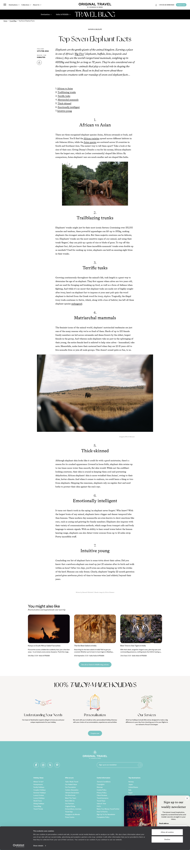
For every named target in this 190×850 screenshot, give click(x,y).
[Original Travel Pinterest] (57, 765)
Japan (130, 784)
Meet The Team (70, 798)
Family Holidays (38, 787)
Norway (131, 781)
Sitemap (100, 787)
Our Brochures (70, 795)
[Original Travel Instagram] (43, 765)
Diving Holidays (38, 803)
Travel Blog (37, 806)
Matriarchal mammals (68, 99)
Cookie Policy (101, 790)
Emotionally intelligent (69, 107)
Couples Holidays (39, 790)
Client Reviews (102, 795)
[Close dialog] (187, 798)
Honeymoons (38, 784)
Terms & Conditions (104, 781)
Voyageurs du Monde (72, 814)
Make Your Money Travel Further (108, 809)
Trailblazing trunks (67, 92)
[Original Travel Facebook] (36, 765)
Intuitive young (64, 110)
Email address (164, 823)
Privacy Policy (101, 792)
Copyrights (100, 784)
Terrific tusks (64, 96)
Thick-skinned (64, 103)
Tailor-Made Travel (71, 781)
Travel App (69, 811)
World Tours (37, 801)
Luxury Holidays (39, 798)
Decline (167, 839)
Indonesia (131, 795)
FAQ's (99, 806)
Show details (38, 846)
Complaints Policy (103, 817)
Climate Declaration (72, 792)
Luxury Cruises (38, 795)
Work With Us (70, 801)
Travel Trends (38, 809)
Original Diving (70, 806)
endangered (76, 303)
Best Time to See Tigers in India (133, 645)
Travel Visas (101, 801)
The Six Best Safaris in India (85, 645)
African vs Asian (65, 88)
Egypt (130, 792)
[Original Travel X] (50, 765)
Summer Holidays (39, 792)
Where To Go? (38, 781)
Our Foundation (70, 787)
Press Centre (69, 817)
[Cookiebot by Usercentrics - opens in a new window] (18, 845)
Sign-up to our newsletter (108, 765)
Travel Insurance (102, 798)
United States (133, 787)
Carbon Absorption (71, 790)
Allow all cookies (167, 832)
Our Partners (69, 803)
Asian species (90, 142)
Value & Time (101, 803)
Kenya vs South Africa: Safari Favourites (44, 645)
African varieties (91, 138)
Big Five (79, 53)
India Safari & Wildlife (96, 656)
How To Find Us (102, 811)
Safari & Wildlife (95, 29)
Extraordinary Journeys (73, 809)
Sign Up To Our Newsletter (106, 814)
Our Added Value (71, 784)
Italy (129, 790)
